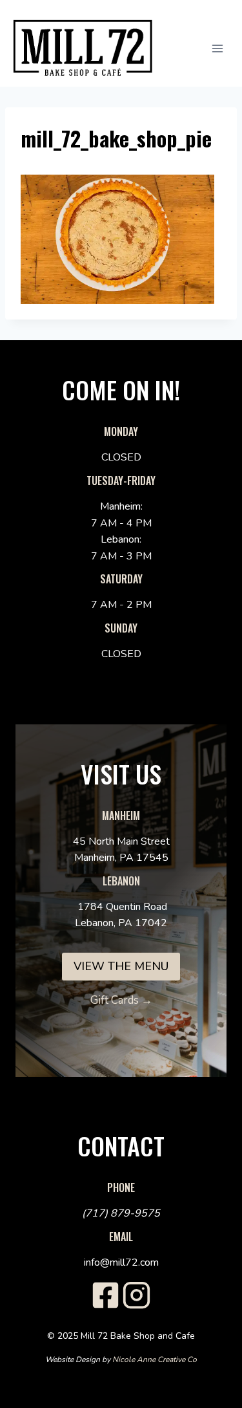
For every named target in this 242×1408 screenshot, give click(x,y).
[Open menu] (224, 48)
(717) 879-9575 (121, 1213)
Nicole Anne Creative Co (154, 1359)
